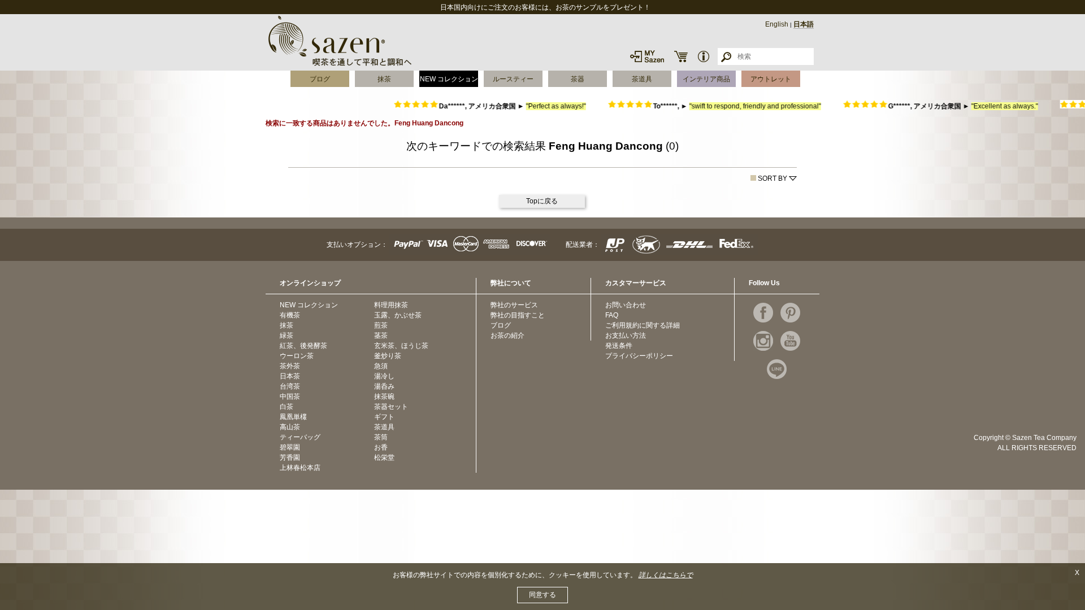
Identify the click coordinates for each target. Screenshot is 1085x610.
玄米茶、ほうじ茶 (401, 346)
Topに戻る (542, 201)
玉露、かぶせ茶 (398, 315)
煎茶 (381, 325)
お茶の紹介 (507, 335)
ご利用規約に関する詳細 (642, 325)
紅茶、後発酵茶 (303, 346)
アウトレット (770, 79)
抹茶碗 (384, 396)
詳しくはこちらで (666, 575)
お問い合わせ (625, 305)
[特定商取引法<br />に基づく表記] (703, 56)
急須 (381, 366)
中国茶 (290, 396)
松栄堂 (384, 457)
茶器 (577, 79)
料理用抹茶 (391, 305)
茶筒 (381, 437)
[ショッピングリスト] (680, 56)
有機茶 (290, 315)
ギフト (384, 417)
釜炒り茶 (387, 356)
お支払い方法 (625, 335)
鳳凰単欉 (293, 417)
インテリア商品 (706, 79)
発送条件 (618, 346)
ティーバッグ (300, 437)
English (776, 24)
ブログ (320, 79)
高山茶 (290, 427)
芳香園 (290, 457)
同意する (542, 595)
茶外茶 (290, 366)
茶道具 (642, 79)
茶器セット (391, 407)
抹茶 (384, 79)
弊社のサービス (514, 305)
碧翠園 (290, 447)
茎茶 (381, 335)
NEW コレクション (449, 79)
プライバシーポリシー (639, 356)
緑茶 (286, 335)
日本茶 (290, 376)
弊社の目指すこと (518, 315)
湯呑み (384, 386)
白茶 (286, 407)
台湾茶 (290, 386)
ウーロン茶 (297, 356)
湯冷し (384, 376)
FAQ (611, 315)
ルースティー (513, 79)
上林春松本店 (300, 468)
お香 (381, 447)
